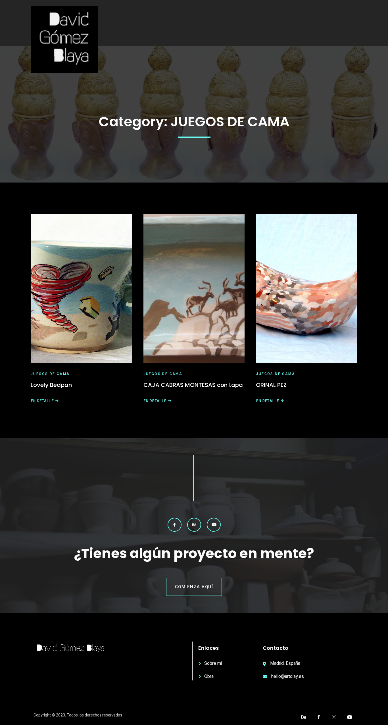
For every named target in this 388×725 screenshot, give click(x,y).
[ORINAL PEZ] (306, 288)
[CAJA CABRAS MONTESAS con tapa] (194, 288)
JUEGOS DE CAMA (50, 373)
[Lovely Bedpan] (81, 288)
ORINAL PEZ (271, 385)
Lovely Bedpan (51, 385)
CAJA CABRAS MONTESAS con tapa (193, 385)
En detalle (42, 401)
